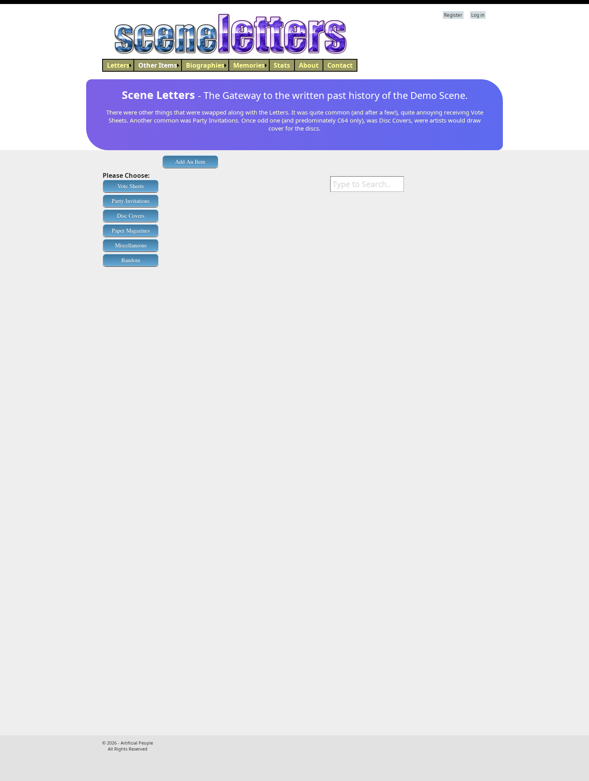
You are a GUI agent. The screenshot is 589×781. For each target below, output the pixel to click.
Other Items (157, 65)
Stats (282, 65)
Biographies (205, 65)
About (309, 65)
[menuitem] (118, 65)
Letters (118, 65)
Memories (249, 65)
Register (453, 15)
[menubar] (230, 65)
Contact (340, 65)
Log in (477, 15)
